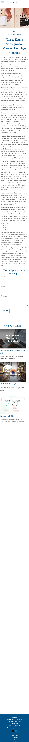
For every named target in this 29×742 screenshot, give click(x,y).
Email (3, 286)
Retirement (14, 737)
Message (4, 296)
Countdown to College (8, 383)
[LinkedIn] (16, 731)
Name (3, 276)
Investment (14, 740)
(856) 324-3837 (17, 719)
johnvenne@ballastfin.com (14, 728)
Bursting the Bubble (7, 416)
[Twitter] (13, 731)
